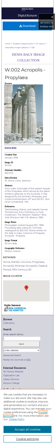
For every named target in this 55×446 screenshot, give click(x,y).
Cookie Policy (16, 419)
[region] (27, 417)
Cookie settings (27, 439)
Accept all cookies (27, 429)
